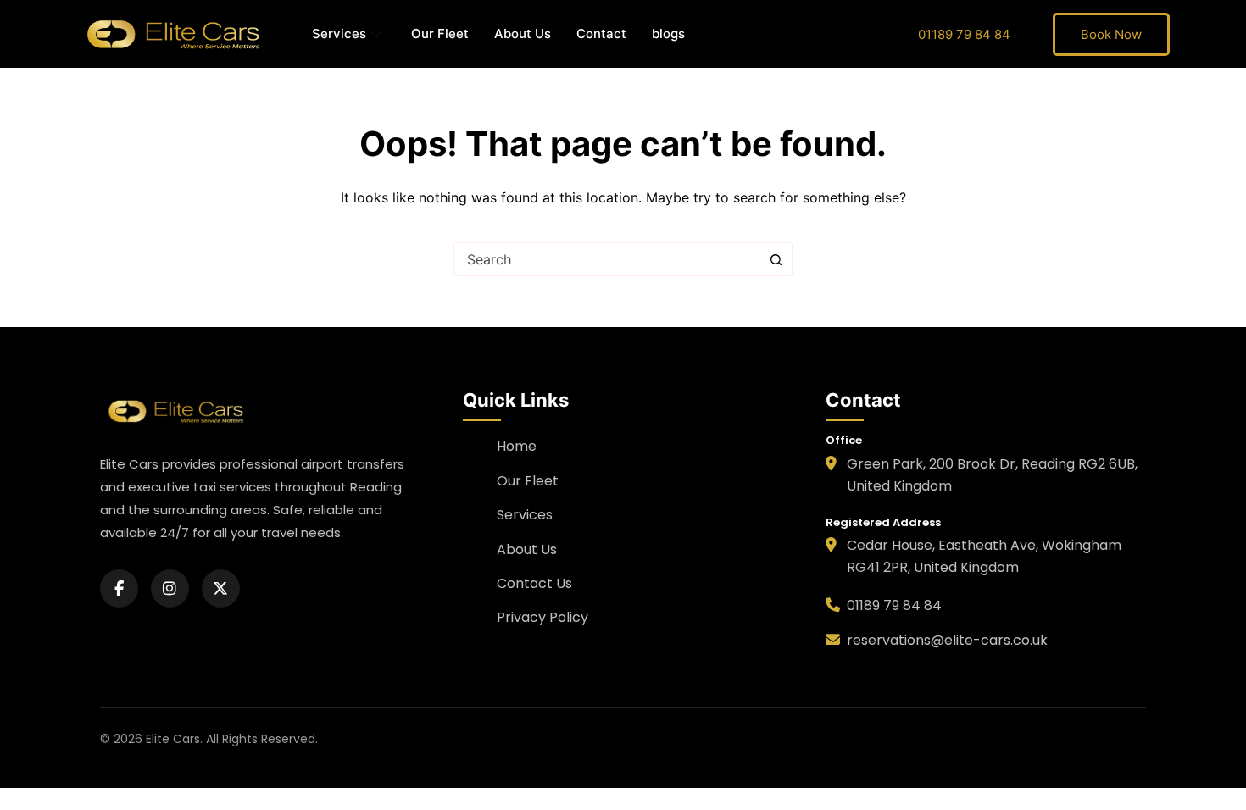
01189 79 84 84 (964, 34)
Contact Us (534, 583)
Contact (601, 33)
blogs (668, 33)
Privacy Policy (542, 617)
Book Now (1111, 34)
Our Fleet (440, 33)
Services (339, 33)
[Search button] (775, 259)
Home (517, 446)
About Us (522, 33)
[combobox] (606, 259)
